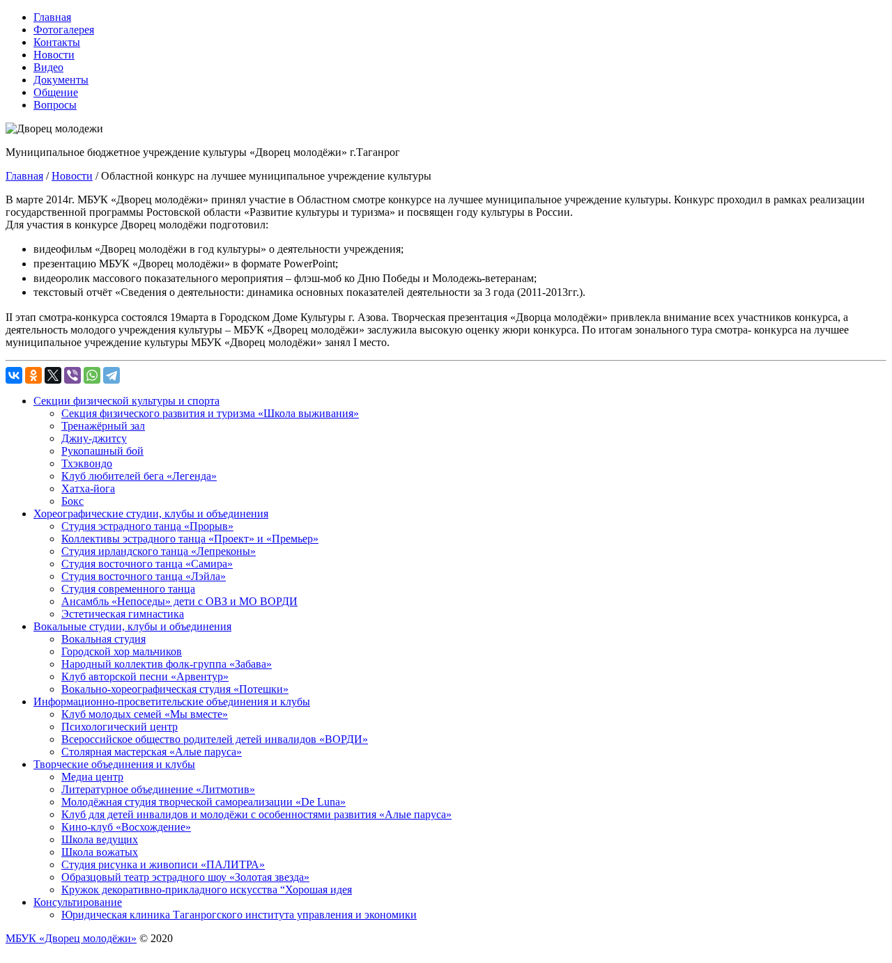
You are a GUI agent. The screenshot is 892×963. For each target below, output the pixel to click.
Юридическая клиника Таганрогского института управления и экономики (239, 915)
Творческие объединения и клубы (114, 764)
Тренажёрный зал (103, 426)
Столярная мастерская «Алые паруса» (151, 752)
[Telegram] (111, 375)
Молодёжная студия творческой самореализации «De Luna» (203, 802)
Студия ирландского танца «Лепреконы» (158, 551)
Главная (52, 17)
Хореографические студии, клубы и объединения (150, 513)
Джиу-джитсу (94, 438)
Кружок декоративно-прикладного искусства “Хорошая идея (206, 889)
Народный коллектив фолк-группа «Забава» (166, 664)
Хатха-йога (88, 488)
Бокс (72, 501)
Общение (55, 92)
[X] (53, 375)
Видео (48, 67)
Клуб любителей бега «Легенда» (139, 476)
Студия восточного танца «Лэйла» (143, 576)
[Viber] (72, 375)
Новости (54, 55)
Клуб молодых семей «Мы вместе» (144, 714)
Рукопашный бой (102, 451)
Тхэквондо (86, 463)
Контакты (56, 42)
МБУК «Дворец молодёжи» (71, 938)
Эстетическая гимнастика (122, 614)
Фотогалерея (63, 30)
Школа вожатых (99, 852)
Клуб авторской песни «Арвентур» (145, 676)
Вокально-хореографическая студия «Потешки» (175, 689)
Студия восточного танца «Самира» (147, 564)
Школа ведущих (99, 839)
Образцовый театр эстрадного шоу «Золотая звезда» (185, 877)
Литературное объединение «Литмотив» (158, 789)
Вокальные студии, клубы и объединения (132, 626)
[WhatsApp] (92, 375)
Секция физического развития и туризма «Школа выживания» (210, 413)
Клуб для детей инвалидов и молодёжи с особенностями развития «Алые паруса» (256, 814)
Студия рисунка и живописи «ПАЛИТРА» (163, 864)
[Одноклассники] (33, 375)
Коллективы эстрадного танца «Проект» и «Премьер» (189, 539)
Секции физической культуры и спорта (126, 401)
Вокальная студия (103, 639)
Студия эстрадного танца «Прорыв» (147, 526)
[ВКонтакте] (14, 375)
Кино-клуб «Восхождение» (126, 827)
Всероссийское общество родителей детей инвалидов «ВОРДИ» (214, 739)
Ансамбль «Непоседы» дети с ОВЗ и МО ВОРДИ (179, 601)
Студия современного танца (128, 589)
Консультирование (77, 902)
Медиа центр (92, 777)
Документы (61, 80)
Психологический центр (119, 727)
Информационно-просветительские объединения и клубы (171, 701)
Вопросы (55, 105)
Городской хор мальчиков (121, 651)
